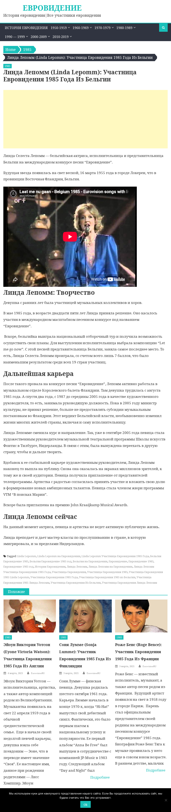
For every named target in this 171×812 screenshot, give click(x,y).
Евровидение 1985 (140, 561)
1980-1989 (124, 27)
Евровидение (52, 8)
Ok (85, 805)
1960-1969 (81, 27)
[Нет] (166, 800)
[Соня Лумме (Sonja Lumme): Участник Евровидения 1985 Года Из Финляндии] (85, 616)
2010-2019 (61, 36)
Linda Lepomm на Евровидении (58, 556)
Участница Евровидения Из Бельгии (76, 582)
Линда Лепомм (77, 566)
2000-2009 (39, 36)
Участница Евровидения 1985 (107, 572)
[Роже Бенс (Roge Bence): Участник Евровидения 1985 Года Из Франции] (141, 616)
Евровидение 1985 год (18, 566)
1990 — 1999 (15, 36)
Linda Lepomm (26, 556)
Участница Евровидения (69, 572)
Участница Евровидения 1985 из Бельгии (107, 577)
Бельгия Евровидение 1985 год (51, 561)
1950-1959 (59, 27)
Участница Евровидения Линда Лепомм (129, 582)
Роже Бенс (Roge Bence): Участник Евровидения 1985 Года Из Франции (138, 651)
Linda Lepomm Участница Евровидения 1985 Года (115, 556)
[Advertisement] (85, 119)
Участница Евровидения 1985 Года (54, 577)
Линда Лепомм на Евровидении (110, 566)
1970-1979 (102, 27)
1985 (7, 66)
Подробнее (100, 777)
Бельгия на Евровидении (90, 561)
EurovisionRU (38, 673)
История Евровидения (26, 27)
